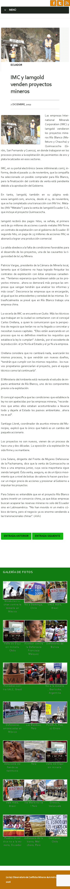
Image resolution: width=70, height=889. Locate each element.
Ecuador (16, 65)
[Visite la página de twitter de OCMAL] (60, 3)
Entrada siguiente (47, 536)
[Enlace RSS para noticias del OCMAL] (67, 3)
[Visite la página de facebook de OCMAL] (53, 3)
